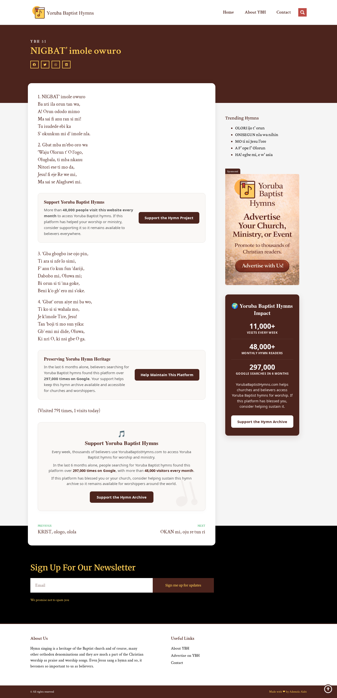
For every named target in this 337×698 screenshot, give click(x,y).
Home (228, 12)
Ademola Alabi (298, 692)
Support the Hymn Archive (122, 497)
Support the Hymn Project (169, 217)
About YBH (255, 12)
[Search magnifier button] (302, 12)
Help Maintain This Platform (167, 374)
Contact (284, 12)
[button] (34, 65)
